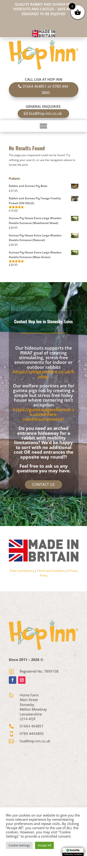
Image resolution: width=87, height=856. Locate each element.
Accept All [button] (44, 845)
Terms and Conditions (51, 571)
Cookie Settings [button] (19, 845)
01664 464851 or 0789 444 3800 (45, 89)
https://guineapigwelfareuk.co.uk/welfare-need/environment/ (43, 414)
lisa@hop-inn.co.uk (45, 113)
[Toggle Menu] (43, 126)
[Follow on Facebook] (12, 680)
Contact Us (43, 484)
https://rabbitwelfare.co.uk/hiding (43, 374)
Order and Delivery (22, 571)
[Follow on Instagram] (22, 680)
